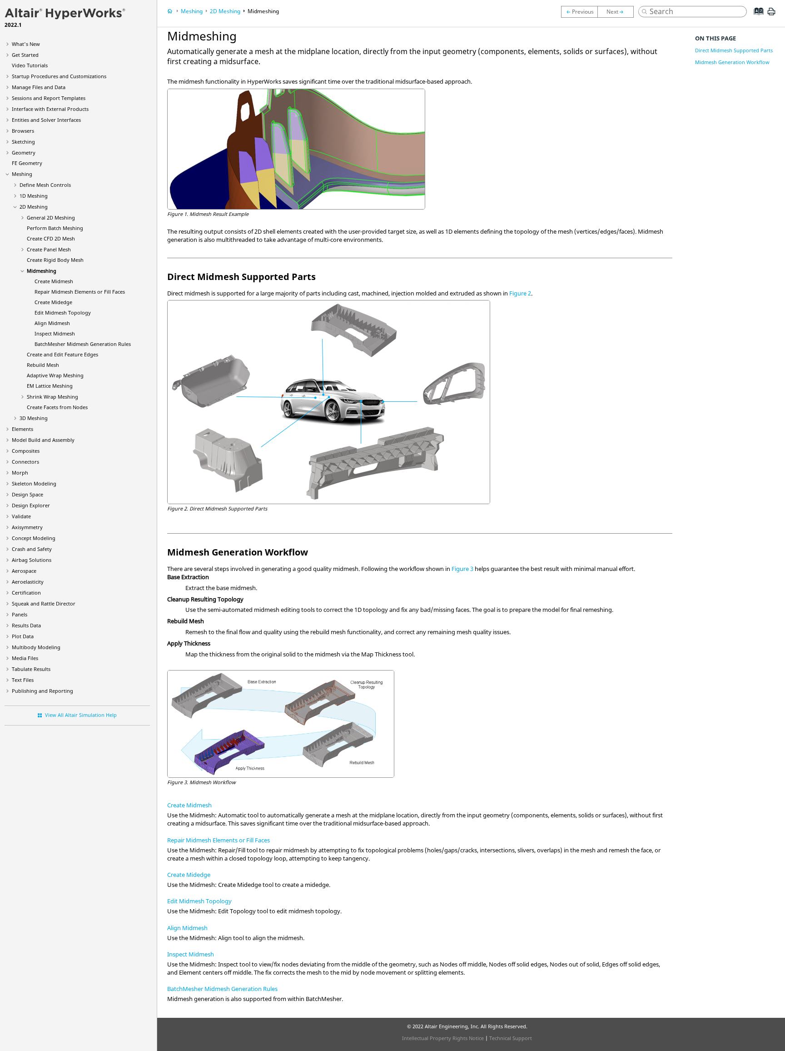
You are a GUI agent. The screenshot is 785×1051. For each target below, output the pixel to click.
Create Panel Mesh (49, 249)
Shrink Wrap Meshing (52, 396)
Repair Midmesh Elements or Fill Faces (80, 291)
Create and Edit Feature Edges (62, 354)
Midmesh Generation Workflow (732, 62)
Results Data (26, 625)
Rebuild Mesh (43, 364)
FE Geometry (27, 163)
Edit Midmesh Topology (63, 312)
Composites (26, 450)
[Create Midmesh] (617, 12)
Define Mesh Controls (45, 184)
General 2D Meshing (51, 217)
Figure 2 (520, 293)
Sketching (23, 141)
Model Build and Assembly (43, 439)
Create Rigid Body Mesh (55, 259)
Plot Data (23, 636)
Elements (22, 428)
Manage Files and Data (38, 87)
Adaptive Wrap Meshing (55, 375)
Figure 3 (462, 569)
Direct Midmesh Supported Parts (734, 50)
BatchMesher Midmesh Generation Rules (222, 989)
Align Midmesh (52, 323)
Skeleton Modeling (34, 483)
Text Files (23, 679)
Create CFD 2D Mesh (51, 238)
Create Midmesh (54, 281)
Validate (21, 516)
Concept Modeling (33, 538)
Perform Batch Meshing (55, 228)
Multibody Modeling (36, 647)
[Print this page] (771, 15)
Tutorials (30, 65)
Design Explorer (31, 505)
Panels (19, 614)
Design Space (27, 494)
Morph (20, 472)
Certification (26, 592)
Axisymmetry (27, 527)
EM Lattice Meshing (50, 385)
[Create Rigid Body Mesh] (579, 12)
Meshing (22, 173)
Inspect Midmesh (55, 333)
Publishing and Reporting (42, 690)
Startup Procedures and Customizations (59, 76)
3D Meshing (34, 418)
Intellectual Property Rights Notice (443, 1038)
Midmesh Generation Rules (83, 343)
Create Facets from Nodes (57, 407)
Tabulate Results (31, 669)
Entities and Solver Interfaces (46, 119)
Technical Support (510, 1038)
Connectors (25, 461)
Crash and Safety (32, 549)
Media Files (25, 658)
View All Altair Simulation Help (81, 714)
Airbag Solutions (31, 559)
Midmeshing (41, 270)
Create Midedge (53, 302)
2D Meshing (34, 206)
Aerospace (24, 570)
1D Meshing (34, 195)
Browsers (23, 130)
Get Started (25, 54)
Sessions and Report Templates (48, 98)
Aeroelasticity (28, 581)
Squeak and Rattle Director (43, 603)
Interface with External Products (50, 108)
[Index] (756, 18)
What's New (26, 43)
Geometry (23, 152)
